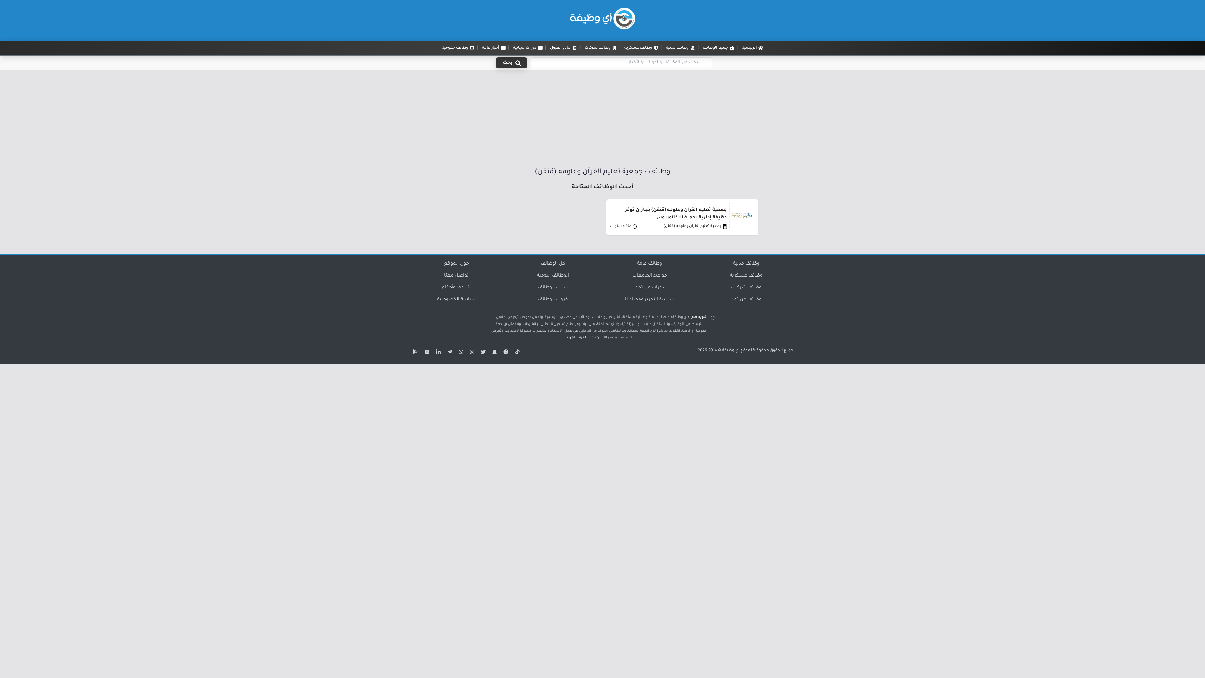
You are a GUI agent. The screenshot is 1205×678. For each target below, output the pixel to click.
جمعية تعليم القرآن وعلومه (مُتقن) (692, 226)
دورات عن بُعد (649, 287)
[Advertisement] (602, 120)
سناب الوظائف (553, 287)
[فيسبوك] (505, 353)
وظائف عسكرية (746, 275)
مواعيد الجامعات (649, 275)
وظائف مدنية (746, 263)
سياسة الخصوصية (456, 299)
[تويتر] (482, 353)
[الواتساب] (460, 353)
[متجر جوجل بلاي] (415, 353)
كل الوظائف (553, 263)
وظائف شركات (746, 287)
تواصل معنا (456, 275)
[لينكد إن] (437, 353)
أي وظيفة (730, 350)
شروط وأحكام (456, 287)
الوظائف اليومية (553, 275)
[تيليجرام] (449, 353)
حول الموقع (456, 263)
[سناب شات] (494, 353)
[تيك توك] (516, 353)
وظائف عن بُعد (746, 299)
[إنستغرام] (471, 353)
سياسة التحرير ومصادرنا (649, 299)
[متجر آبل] (426, 353)
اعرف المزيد (576, 338)
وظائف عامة (649, 263)
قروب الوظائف (553, 299)
